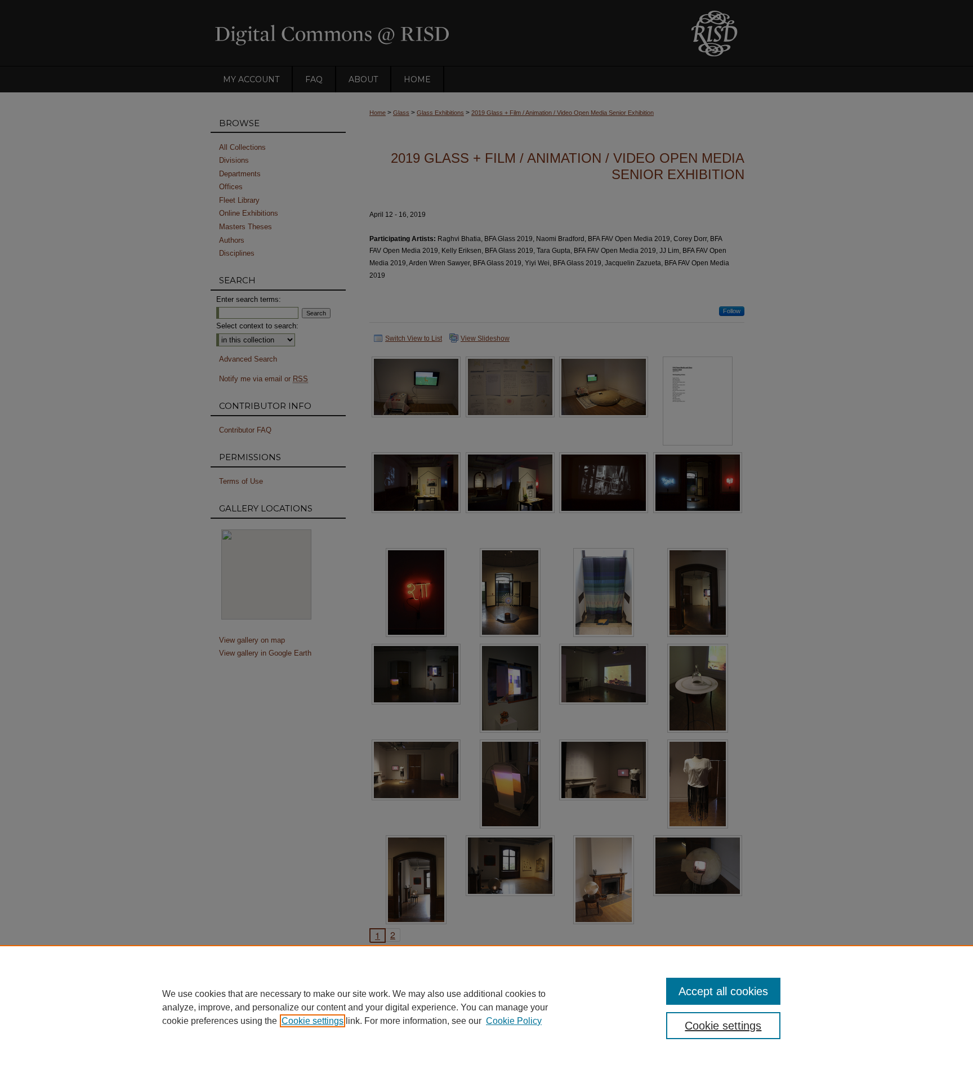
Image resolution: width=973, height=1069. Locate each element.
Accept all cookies (723, 991)
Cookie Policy (514, 1021)
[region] (486, 1007)
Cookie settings (312, 1021)
